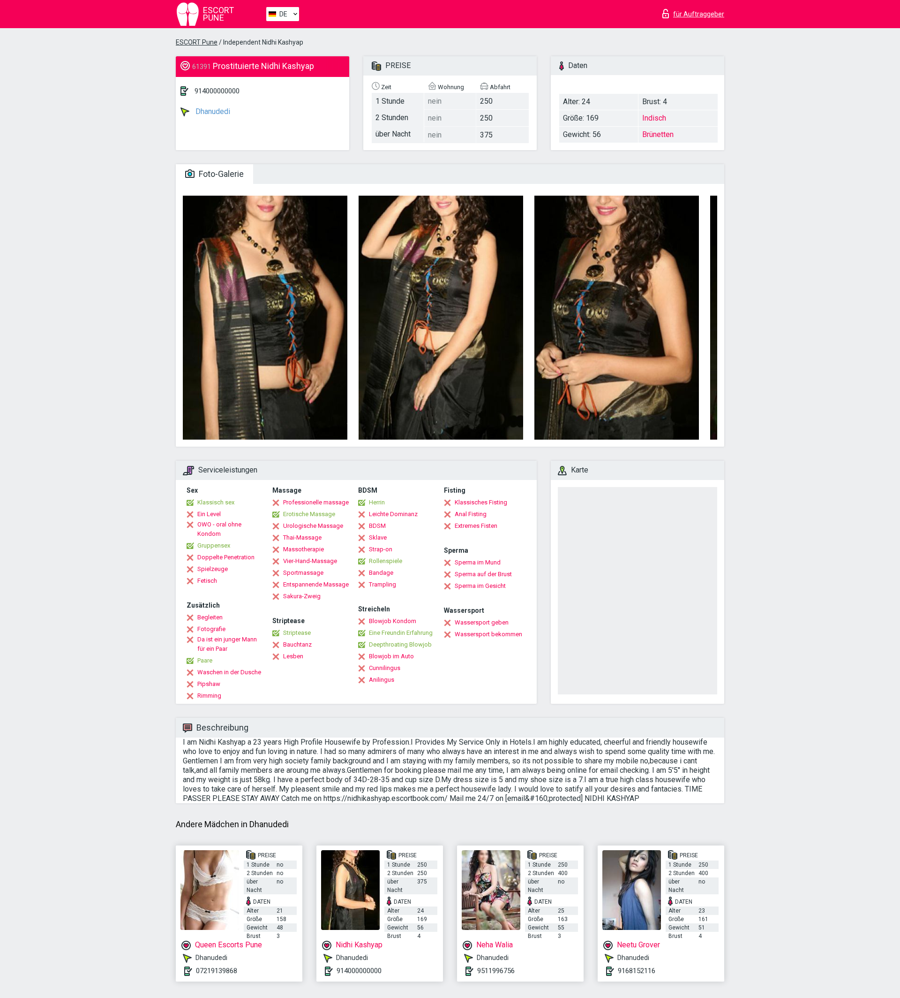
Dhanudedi (212, 111)
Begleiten (210, 617)
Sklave (378, 537)
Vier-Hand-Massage (310, 560)
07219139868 (216, 971)
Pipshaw (208, 683)
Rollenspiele (385, 560)
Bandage (381, 572)
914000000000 (217, 91)
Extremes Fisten (476, 525)
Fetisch (207, 580)
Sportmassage (303, 572)
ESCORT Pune (197, 42)
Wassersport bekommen (488, 634)
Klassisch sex (215, 502)
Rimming (209, 695)
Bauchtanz (297, 644)
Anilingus (381, 679)
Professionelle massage (316, 502)
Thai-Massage (302, 537)
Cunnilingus (384, 667)
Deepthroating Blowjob (400, 644)
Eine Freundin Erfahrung (401, 632)
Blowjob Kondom (392, 621)
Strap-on (380, 549)
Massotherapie (303, 549)
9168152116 (636, 971)
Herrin (377, 502)
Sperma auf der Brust (483, 574)
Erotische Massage (309, 514)
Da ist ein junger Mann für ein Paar (227, 644)
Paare (204, 660)
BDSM (377, 525)
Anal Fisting (471, 514)
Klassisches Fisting (481, 502)
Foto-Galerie (220, 174)
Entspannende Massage (316, 584)
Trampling (382, 584)
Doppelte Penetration (226, 557)
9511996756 (496, 971)
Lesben (293, 656)
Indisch (654, 118)
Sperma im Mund (478, 562)
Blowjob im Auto (391, 656)
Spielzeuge (212, 568)
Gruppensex (213, 545)
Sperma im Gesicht (480, 585)
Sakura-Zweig (302, 596)
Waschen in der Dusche (229, 672)
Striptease (297, 632)
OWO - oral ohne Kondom (219, 529)
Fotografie (211, 628)
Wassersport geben (482, 622)
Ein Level (209, 514)
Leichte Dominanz (393, 514)
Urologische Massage (313, 525)
